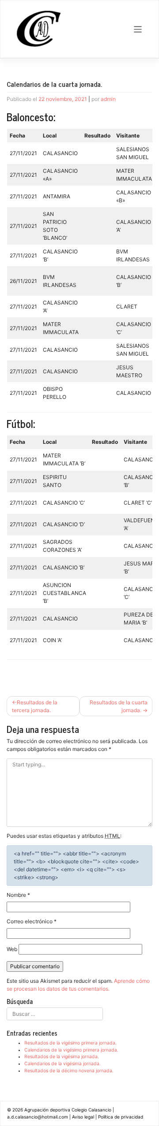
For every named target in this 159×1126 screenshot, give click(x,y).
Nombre (18, 895)
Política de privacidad (120, 1116)
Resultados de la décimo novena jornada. (69, 1071)
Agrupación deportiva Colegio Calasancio (67, 1109)
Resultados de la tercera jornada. (34, 706)
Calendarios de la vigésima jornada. (62, 1064)
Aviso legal (83, 1116)
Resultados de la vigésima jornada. (61, 1056)
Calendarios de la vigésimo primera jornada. (71, 1050)
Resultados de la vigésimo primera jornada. (70, 1043)
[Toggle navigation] (138, 29)
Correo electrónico (32, 921)
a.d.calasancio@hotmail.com (37, 1116)
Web (12, 949)
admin (108, 99)
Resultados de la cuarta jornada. (119, 706)
